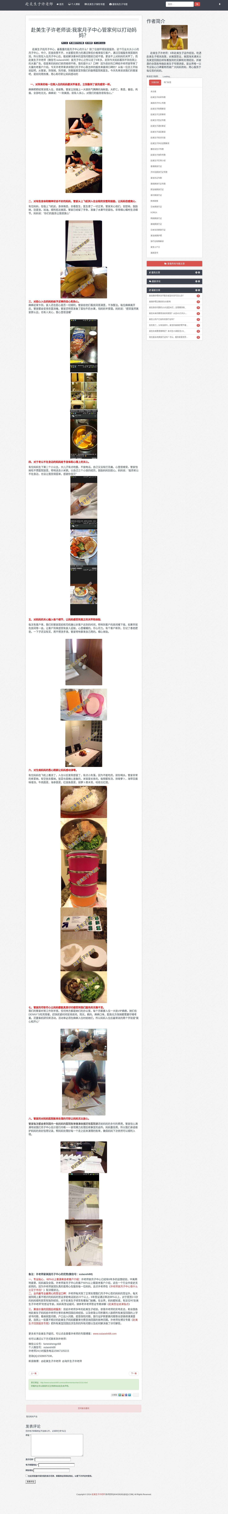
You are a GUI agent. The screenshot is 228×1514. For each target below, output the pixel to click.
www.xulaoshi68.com (104, 1333)
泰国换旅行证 (156, 224)
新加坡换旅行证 (157, 189)
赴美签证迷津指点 (119, 1304)
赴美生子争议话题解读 (160, 143)
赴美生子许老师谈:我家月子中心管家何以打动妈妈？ (84, 32)
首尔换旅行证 (156, 195)
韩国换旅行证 (156, 218)
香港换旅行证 (156, 166)
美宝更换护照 (156, 236)
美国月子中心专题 (77, 43)
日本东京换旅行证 (158, 230)
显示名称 (30, 1459)
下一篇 (134, 1373)
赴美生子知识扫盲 (158, 138)
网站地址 (29, 1470)
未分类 (153, 92)
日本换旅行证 (156, 207)
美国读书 (154, 253)
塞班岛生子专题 (119, 4)
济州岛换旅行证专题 (159, 172)
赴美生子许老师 (98, 1494)
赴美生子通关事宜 (158, 126)
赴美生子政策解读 (158, 109)
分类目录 (155, 82)
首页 (61, 4)
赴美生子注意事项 (158, 114)
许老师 (90, 43)
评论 (28, 1435)
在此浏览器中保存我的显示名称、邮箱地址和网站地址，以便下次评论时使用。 (60, 1476)
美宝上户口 (155, 247)
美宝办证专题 (156, 178)
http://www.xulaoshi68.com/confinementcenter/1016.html (64, 1383)
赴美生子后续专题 (158, 97)
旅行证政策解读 (157, 241)
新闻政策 (154, 201)
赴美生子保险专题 (96, 4)
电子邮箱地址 (32, 1465)
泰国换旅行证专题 (158, 184)
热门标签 (167, 82)
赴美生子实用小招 (158, 161)
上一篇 (33, 1373)
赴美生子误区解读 (158, 132)
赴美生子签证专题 (158, 120)
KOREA (154, 212)
